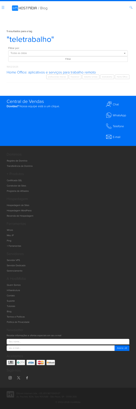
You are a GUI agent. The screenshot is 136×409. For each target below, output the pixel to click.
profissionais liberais (57, 77)
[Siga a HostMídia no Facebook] (27, 377)
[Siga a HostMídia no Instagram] (10, 377)
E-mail (116, 137)
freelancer (75, 77)
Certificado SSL (14, 180)
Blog (9, 311)
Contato (11, 295)
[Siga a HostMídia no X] (18, 377)
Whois (10, 230)
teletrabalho (107, 77)
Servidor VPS (13, 260)
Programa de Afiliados (18, 191)
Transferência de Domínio (20, 166)
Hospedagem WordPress (19, 210)
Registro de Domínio (17, 160)
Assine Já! (122, 348)
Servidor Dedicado (16, 265)
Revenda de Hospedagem (20, 216)
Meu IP (10, 235)
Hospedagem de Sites (18, 205)
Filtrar (68, 59)
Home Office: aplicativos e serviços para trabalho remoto (51, 72)
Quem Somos (14, 285)
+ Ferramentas (14, 246)
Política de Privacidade (18, 322)
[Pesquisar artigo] (131, 8)
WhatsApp (119, 115)
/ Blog (43, 8)
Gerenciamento (14, 271)
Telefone (118, 126)
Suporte (11, 301)
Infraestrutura (13, 290)
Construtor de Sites (16, 185)
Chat (116, 104)
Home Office (122, 77)
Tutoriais (11, 306)
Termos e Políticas (16, 317)
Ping (9, 240)
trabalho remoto (91, 77)
